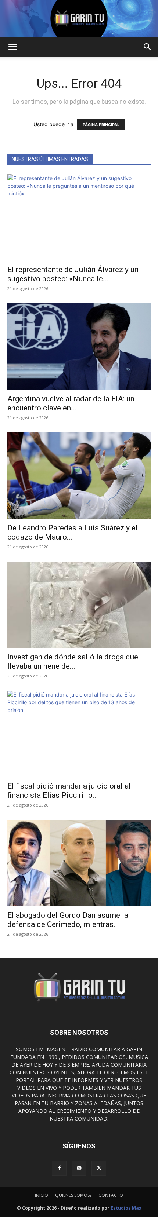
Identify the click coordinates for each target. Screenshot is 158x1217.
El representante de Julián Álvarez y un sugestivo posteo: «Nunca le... (73, 274)
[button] (12, 47)
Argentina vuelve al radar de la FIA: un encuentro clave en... (70, 403)
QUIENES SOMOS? (73, 1195)
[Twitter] (98, 1168)
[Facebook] (59, 1168)
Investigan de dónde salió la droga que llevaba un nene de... (72, 661)
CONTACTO (110, 1195)
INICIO (41, 1195)
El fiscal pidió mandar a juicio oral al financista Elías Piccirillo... (69, 791)
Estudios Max (126, 1208)
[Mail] (79, 1168)
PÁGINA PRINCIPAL (101, 124)
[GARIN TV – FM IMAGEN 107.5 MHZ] (79, 18)
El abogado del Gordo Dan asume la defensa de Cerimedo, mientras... (67, 920)
